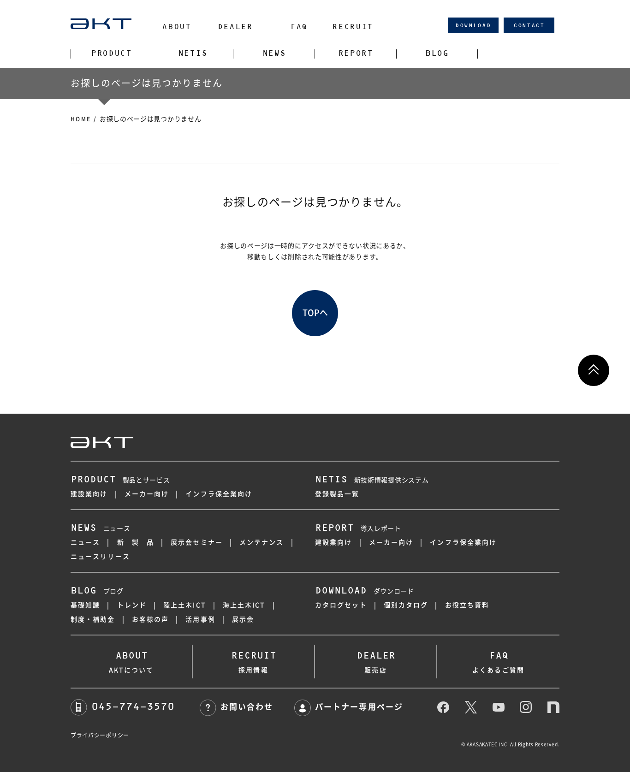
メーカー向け (147, 494)
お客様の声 (150, 619)
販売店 (376, 661)
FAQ (299, 26)
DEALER (235, 26)
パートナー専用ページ (359, 707)
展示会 (243, 619)
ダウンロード (364, 591)
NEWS (274, 53)
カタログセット (341, 605)
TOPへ (315, 313)
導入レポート (358, 528)
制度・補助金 (93, 619)
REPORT (355, 53)
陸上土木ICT (184, 605)
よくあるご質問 (498, 661)
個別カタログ (406, 605)
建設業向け (89, 494)
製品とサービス (120, 480)
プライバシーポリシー (100, 735)
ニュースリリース (100, 556)
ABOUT (176, 26)
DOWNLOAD (473, 25)
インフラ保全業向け (218, 494)
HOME (81, 119)
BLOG (437, 53)
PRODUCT (111, 53)
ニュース (101, 528)
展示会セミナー (197, 542)
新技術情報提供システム (371, 480)
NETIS (193, 53)
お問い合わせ (246, 707)
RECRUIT (352, 26)
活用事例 (200, 619)
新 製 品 (136, 542)
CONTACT (529, 25)
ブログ (97, 591)
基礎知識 (85, 605)
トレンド (132, 605)
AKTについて (131, 661)
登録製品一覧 (337, 494)
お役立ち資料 (467, 605)
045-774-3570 (132, 706)
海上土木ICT (244, 605)
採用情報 (253, 661)
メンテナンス (261, 542)
